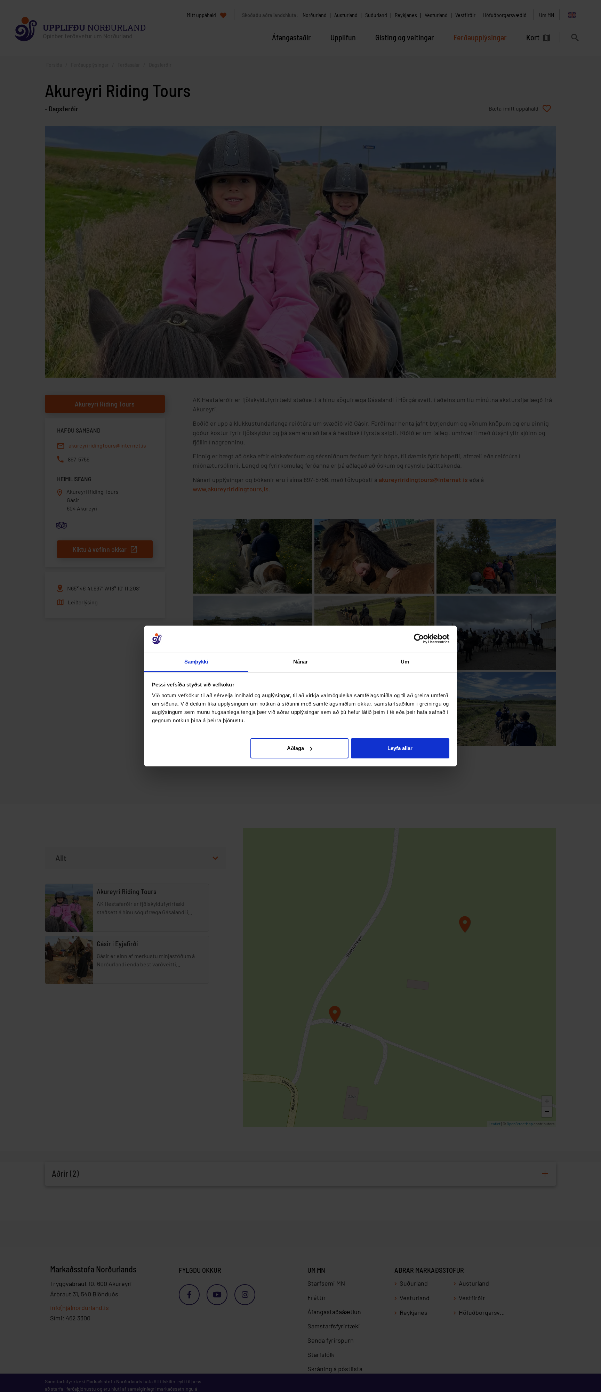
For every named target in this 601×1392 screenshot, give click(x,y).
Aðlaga (295, 748)
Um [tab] (405, 662)
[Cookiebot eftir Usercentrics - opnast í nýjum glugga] (418, 639)
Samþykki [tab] (196, 662)
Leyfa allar (399, 748)
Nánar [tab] (300, 662)
